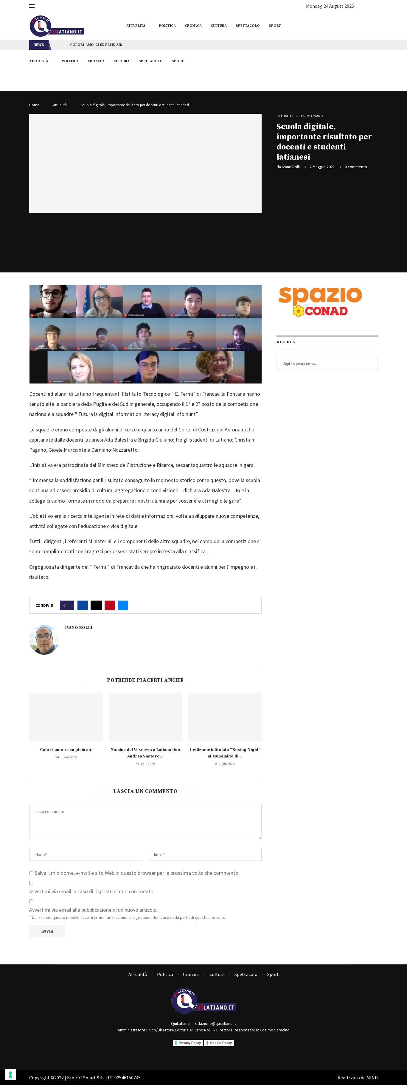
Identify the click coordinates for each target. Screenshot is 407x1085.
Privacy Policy (190, 1043)
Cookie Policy (221, 1043)
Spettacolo (248, 26)
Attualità (135, 26)
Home (34, 104)
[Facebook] (362, 6)
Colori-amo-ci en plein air (96, 45)
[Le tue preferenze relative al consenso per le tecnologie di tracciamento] (10, 1074)
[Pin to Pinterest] (110, 605)
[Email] (376, 6)
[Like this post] (68, 605)
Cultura (219, 26)
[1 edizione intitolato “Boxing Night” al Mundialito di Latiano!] (225, 717)
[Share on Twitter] (96, 605)
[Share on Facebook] (82, 605)
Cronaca (193, 26)
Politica (167, 26)
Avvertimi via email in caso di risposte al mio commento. (92, 891)
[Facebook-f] (195, 1052)
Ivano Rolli (291, 166)
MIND (372, 1078)
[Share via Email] (123, 605)
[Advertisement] (327, 219)
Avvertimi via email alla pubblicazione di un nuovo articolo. (93, 909)
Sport (275, 26)
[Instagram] (369, 6)
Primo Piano (312, 116)
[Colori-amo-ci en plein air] (66, 717)
